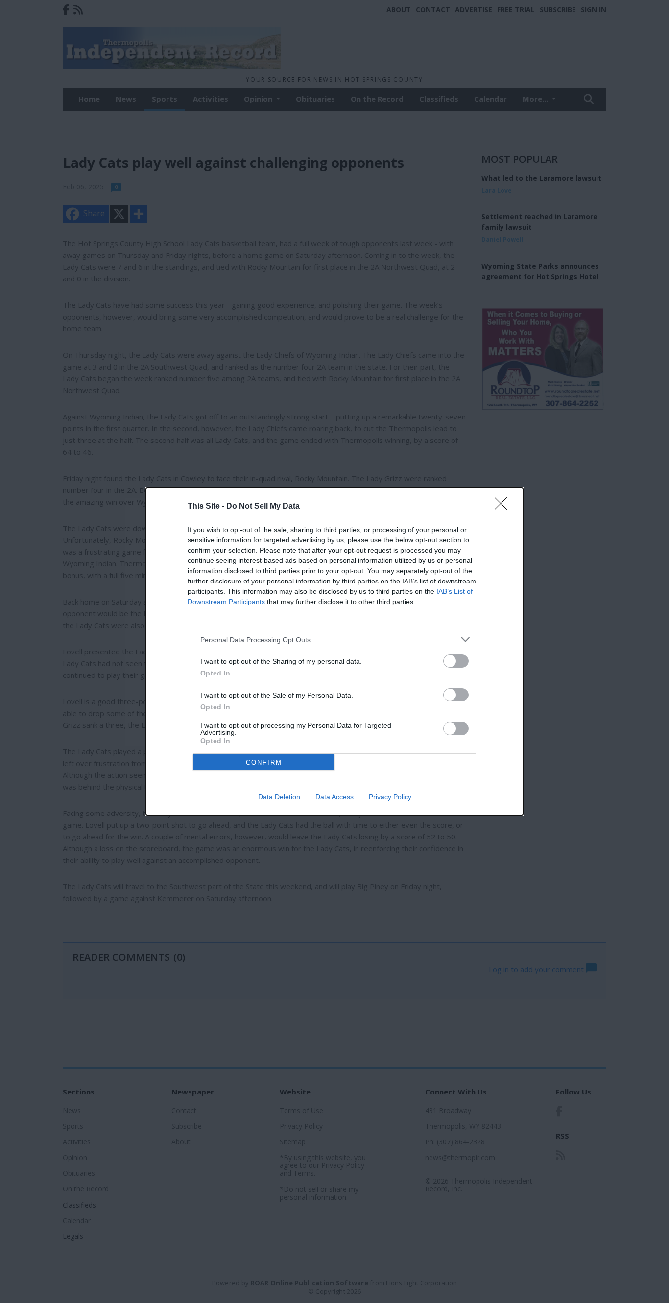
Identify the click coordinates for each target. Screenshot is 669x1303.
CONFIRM (264, 762)
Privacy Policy (390, 797)
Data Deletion (279, 797)
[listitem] (334, 639)
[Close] (504, 506)
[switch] (456, 661)
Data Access (334, 797)
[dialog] (334, 651)
